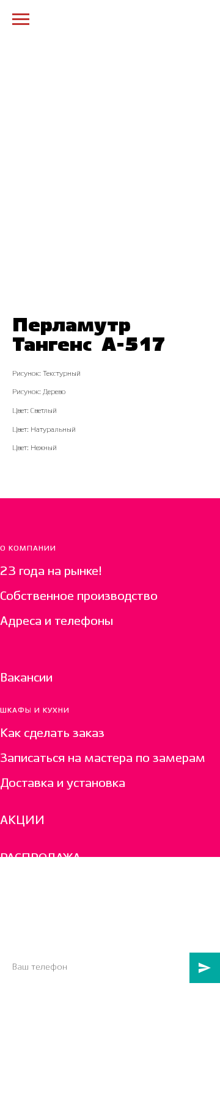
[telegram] (48, 1009)
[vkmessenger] (27, 1009)
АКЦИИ (22, 821)
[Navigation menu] (20, 19)
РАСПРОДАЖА (40, 858)
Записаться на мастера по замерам (102, 758)
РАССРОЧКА (34, 896)
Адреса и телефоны (56, 621)
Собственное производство (79, 596)
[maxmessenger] (7, 1009)
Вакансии (26, 678)
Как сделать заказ (52, 733)
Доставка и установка (62, 783)
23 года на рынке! (51, 571)
